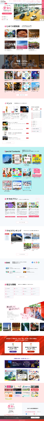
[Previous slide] (40, 19)
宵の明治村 (9, 128)
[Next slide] (43, 19)
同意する (35, 417)
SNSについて (39, 411)
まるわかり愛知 (12, 319)
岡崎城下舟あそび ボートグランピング (12, 137)
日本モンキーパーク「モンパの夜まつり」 (13, 122)
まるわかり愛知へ (7, 13)
